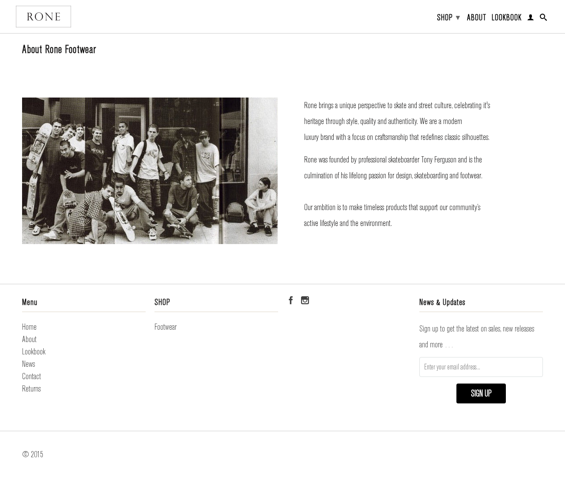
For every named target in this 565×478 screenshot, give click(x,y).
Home (29, 327)
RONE (43, 16)
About (476, 18)
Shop (448, 17)
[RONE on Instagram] (305, 300)
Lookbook (507, 18)
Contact (31, 376)
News (28, 364)
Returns (31, 389)
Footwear (165, 327)
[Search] (543, 19)
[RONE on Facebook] (291, 300)
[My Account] (531, 19)
